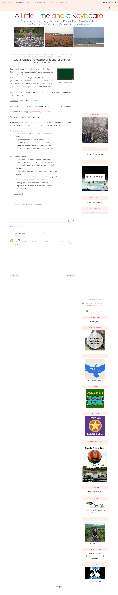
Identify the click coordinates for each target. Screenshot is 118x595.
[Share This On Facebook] (68, 221)
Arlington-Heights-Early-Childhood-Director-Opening (35, 54)
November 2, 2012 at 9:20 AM (28, 239)
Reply (16, 235)
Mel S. (16, 239)
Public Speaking (41, 2)
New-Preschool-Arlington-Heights (46, 56)
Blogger (98, 299)
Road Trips (20, 2)
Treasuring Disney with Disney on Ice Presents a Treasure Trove (95, 178)
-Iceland (29, 2)
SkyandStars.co (74, 593)
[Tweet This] (71, 221)
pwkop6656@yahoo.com (40, 112)
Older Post (70, 275)
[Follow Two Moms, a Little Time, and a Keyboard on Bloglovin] (95, 492)
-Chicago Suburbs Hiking (58, 2)
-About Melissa (7, 2)
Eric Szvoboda (18, 230)
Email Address (95, 553)
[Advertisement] (95, 82)
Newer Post (14, 275)
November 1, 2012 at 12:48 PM (31, 230)
